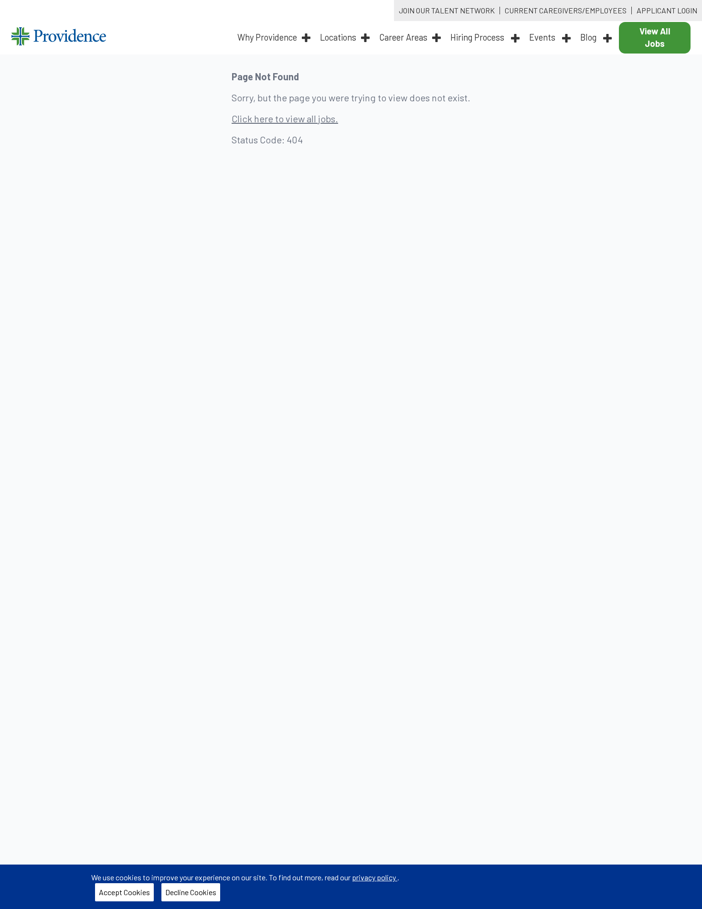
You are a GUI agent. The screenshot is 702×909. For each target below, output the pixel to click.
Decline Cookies (190, 892)
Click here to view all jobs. (285, 118)
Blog (589, 37)
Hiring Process (478, 37)
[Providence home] (58, 37)
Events (543, 37)
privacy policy (374, 877)
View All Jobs (654, 37)
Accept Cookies (124, 892)
